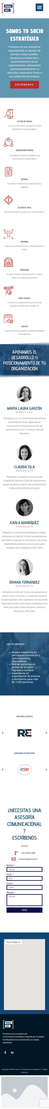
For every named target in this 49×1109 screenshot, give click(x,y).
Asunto (10, 883)
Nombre (10, 865)
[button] (39, 7)
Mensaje (10, 892)
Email (9, 874)
